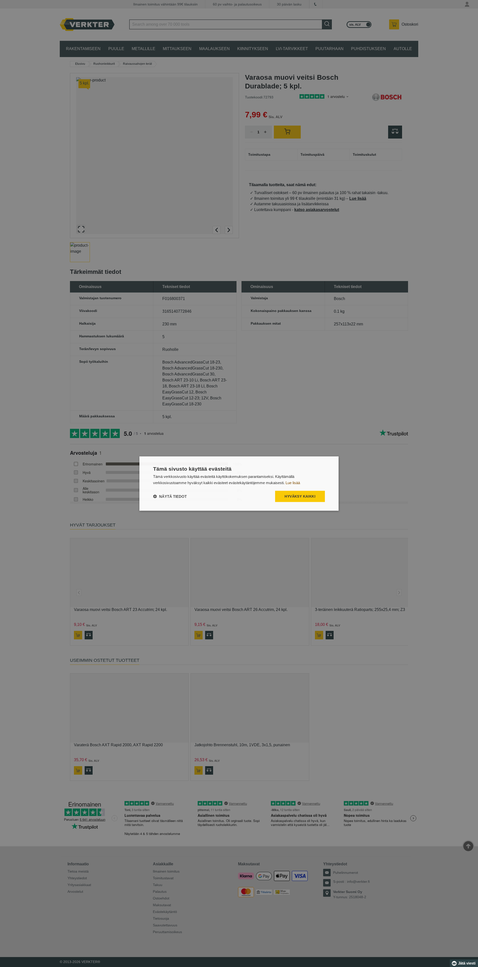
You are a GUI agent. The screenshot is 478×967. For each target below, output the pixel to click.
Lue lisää (293, 482)
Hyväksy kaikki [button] (300, 496)
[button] (170, 496)
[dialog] (239, 483)
